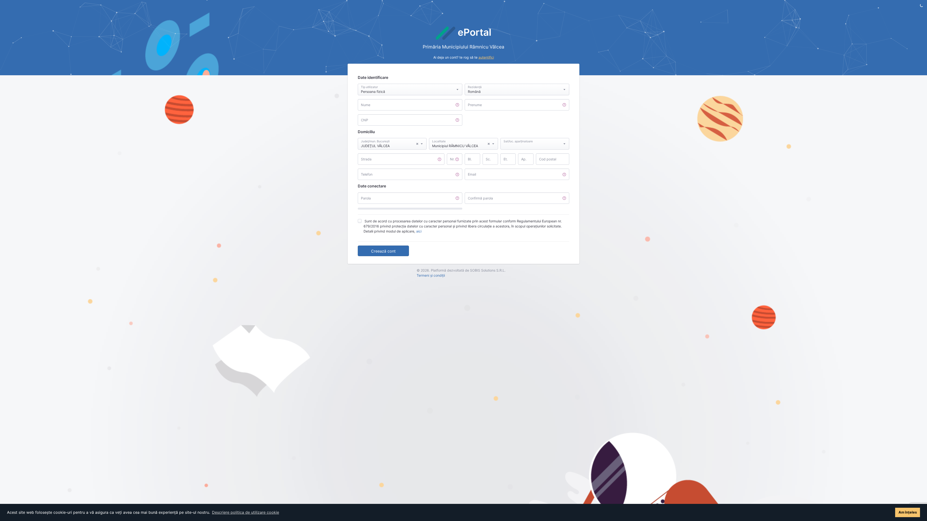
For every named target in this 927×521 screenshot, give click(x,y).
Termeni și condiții (431, 275)
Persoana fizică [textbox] (373, 91)
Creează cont (383, 251)
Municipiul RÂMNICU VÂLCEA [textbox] (461, 144)
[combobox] (410, 89)
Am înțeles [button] (908, 512)
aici (418, 231)
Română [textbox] (474, 91)
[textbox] (535, 139)
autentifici (486, 57)
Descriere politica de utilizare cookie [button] (245, 512)
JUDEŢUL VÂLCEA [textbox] (390, 144)
